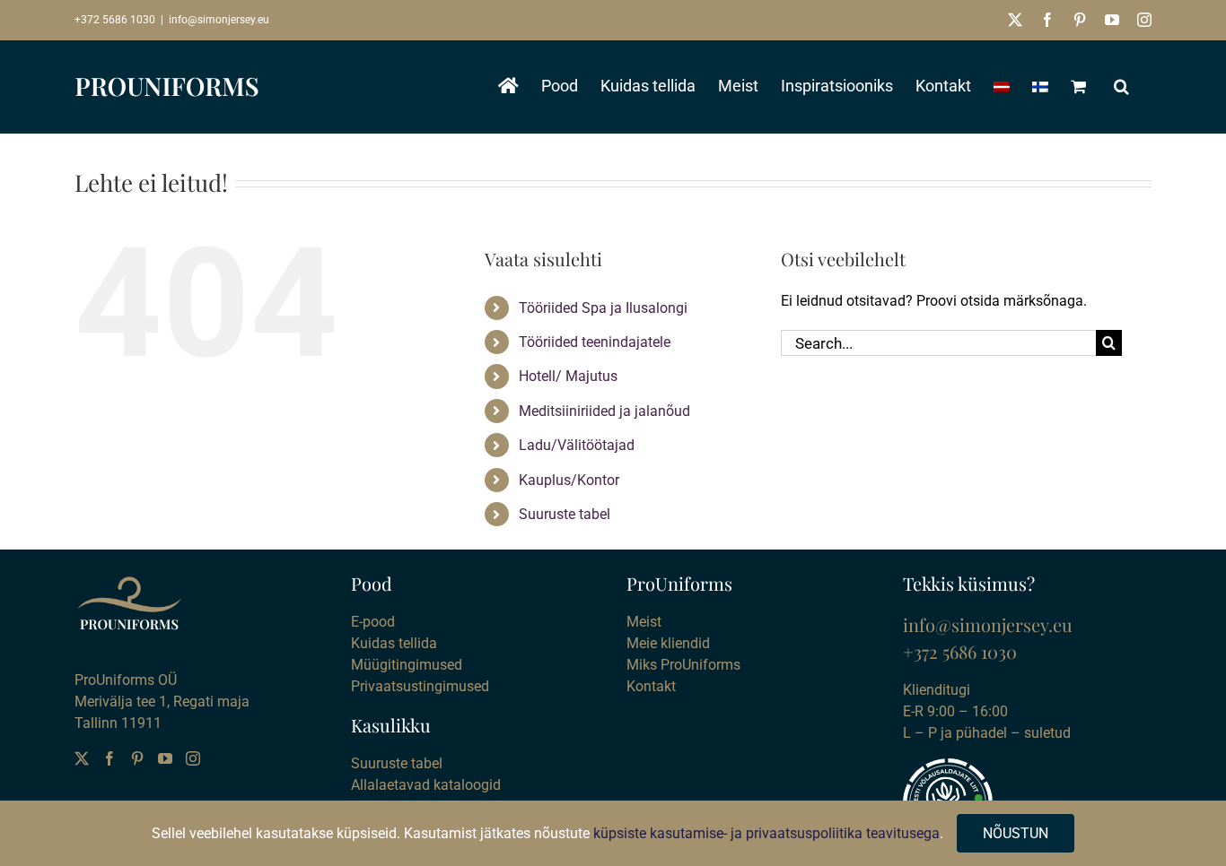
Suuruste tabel (564, 514)
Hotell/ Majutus (568, 376)
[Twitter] (81, 758)
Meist (643, 621)
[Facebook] (109, 758)
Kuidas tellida (394, 643)
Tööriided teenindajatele (594, 342)
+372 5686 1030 (114, 19)
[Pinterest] (137, 758)
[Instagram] (193, 758)
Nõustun (1015, 833)
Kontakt (651, 686)
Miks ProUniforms (683, 664)
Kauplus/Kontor (569, 480)
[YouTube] (165, 758)
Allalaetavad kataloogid (426, 784)
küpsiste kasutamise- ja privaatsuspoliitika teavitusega (766, 833)
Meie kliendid (668, 643)
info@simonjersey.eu (219, 19)
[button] (1121, 86)
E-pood (373, 621)
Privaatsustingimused (420, 686)
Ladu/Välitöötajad (577, 445)
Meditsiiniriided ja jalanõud (604, 411)
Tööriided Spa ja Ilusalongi (603, 307)
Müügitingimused (406, 664)
